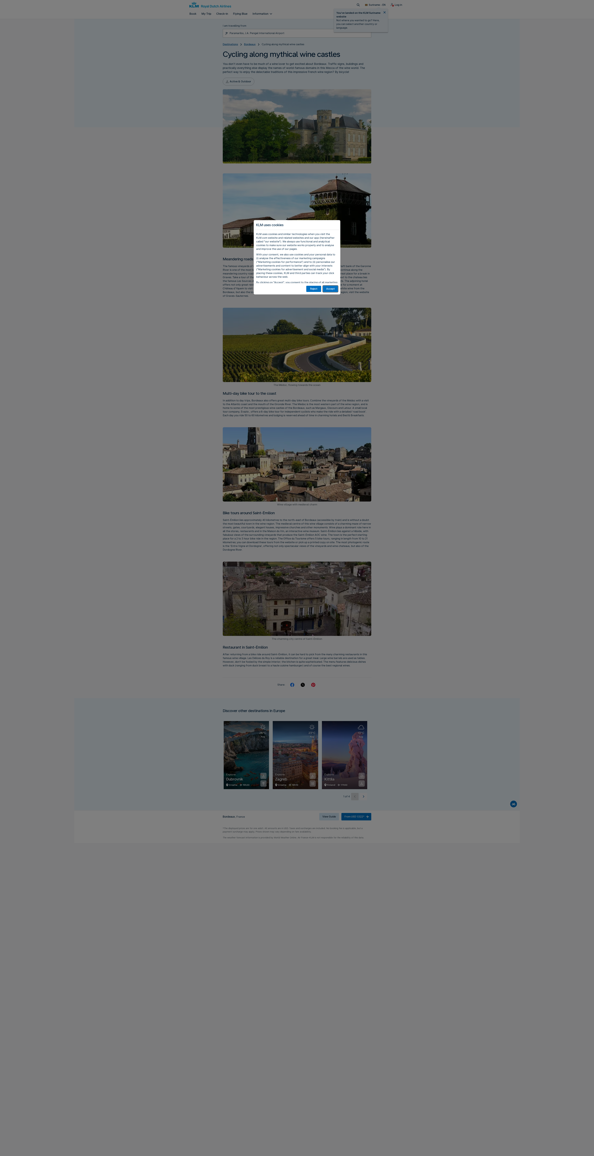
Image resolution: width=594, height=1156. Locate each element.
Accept (330, 288)
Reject (313, 288)
